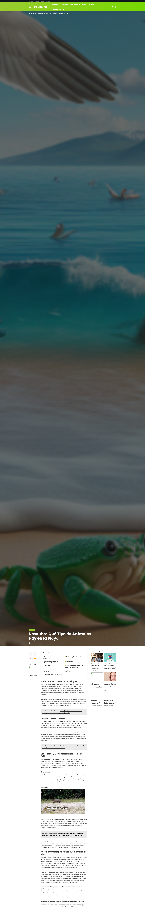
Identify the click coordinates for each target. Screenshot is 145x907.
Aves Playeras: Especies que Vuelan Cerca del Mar (74, 666)
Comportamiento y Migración (53, 674)
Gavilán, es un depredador (33, 676)
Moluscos (47, 665)
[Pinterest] (30, 658)
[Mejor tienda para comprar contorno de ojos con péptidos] (110, 676)
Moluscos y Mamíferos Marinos (75, 657)
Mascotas (32, 630)
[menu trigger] (31, 6)
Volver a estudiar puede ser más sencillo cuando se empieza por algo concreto (96, 667)
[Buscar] (115, 6)
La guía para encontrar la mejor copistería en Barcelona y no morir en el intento (96, 703)
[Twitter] (35, 654)
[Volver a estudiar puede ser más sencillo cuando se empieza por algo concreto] (97, 657)
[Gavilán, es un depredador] (33, 670)
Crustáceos (69, 661)
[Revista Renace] (41, 6)
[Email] (35, 658)
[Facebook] (30, 654)
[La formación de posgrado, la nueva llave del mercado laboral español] (110, 694)
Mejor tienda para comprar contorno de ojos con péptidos (110, 684)
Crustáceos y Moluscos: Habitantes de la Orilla (50, 662)
